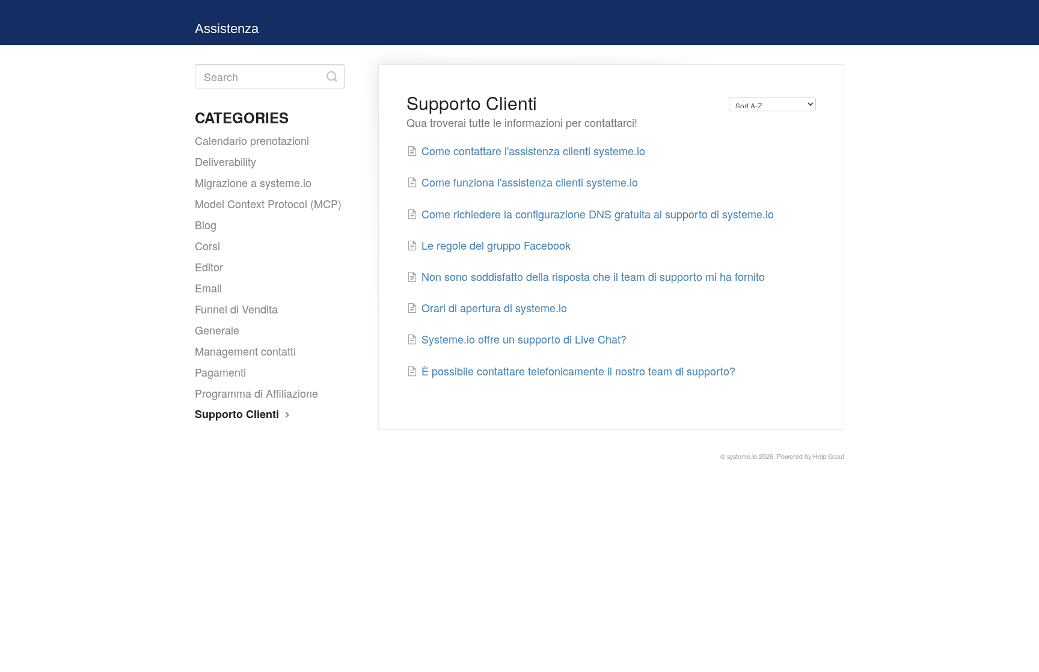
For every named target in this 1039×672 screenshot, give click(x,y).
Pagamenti (220, 372)
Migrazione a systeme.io (253, 182)
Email (208, 287)
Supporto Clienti (238, 414)
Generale (217, 330)
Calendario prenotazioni (252, 140)
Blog (205, 224)
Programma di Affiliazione (256, 393)
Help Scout (828, 456)
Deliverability (225, 161)
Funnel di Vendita (236, 308)
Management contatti (245, 351)
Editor (209, 266)
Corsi (207, 245)
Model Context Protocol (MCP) (268, 203)
